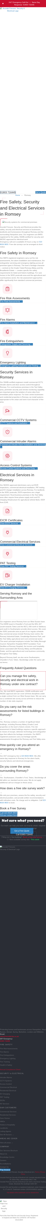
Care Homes (5, 1118)
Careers (3, 1160)
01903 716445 (28, 5)
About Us (3, 1154)
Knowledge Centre (7, 1157)
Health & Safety (6, 1065)
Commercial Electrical (8, 1087)
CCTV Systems (6, 1081)
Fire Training (5, 1062)
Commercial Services (8, 1112)
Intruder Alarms (6, 1077)
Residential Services (8, 1115)
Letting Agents (5, 1131)
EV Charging (5, 1094)
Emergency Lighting (7, 1058)
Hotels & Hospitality (7, 1125)
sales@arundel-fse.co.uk (9, 1036)
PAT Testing (4, 1097)
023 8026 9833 (27, 756)
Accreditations (5, 1164)
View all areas (6, 1143)
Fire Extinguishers (7, 1055)
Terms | (37, 1172)
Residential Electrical (8, 1091)
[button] (23, 680)
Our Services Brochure (9, 1151)
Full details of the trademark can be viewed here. (23, 1192)
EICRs (2, 1100)
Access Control (6, 1084)
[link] (23, 292)
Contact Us (4, 1167)
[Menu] (43, 98)
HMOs (2, 1121)
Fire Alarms (4, 1052)
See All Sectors (7, 1135)
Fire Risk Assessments (9, 1049)
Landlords (4, 1128)
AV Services (4, 1104)
